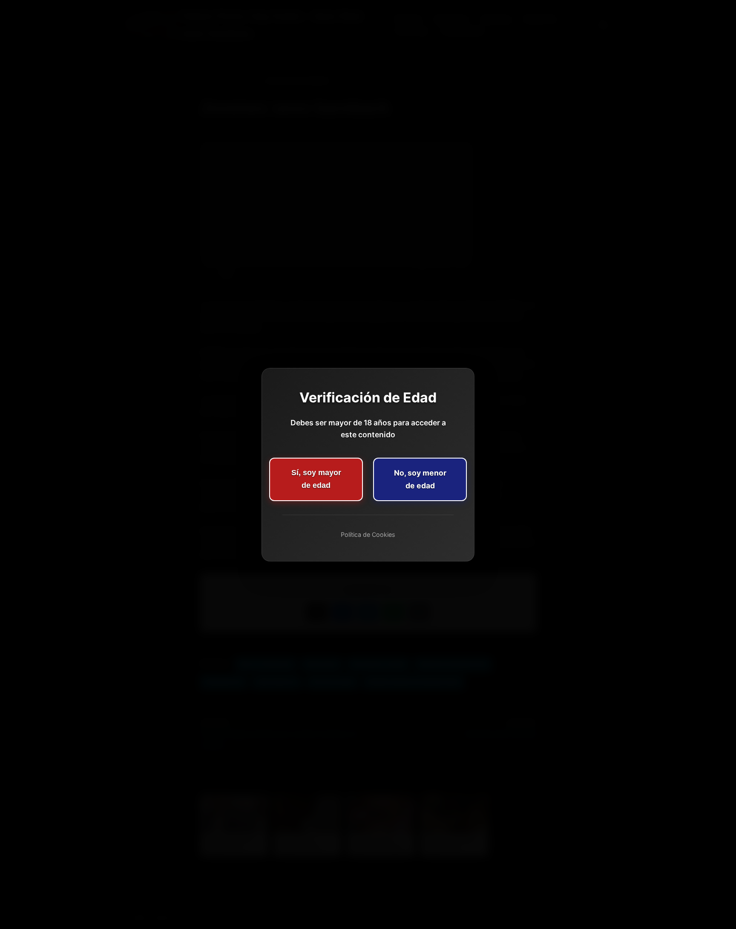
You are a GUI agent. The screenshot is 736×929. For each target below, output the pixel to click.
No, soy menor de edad (420, 479)
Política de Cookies (368, 534)
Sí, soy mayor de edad (316, 479)
